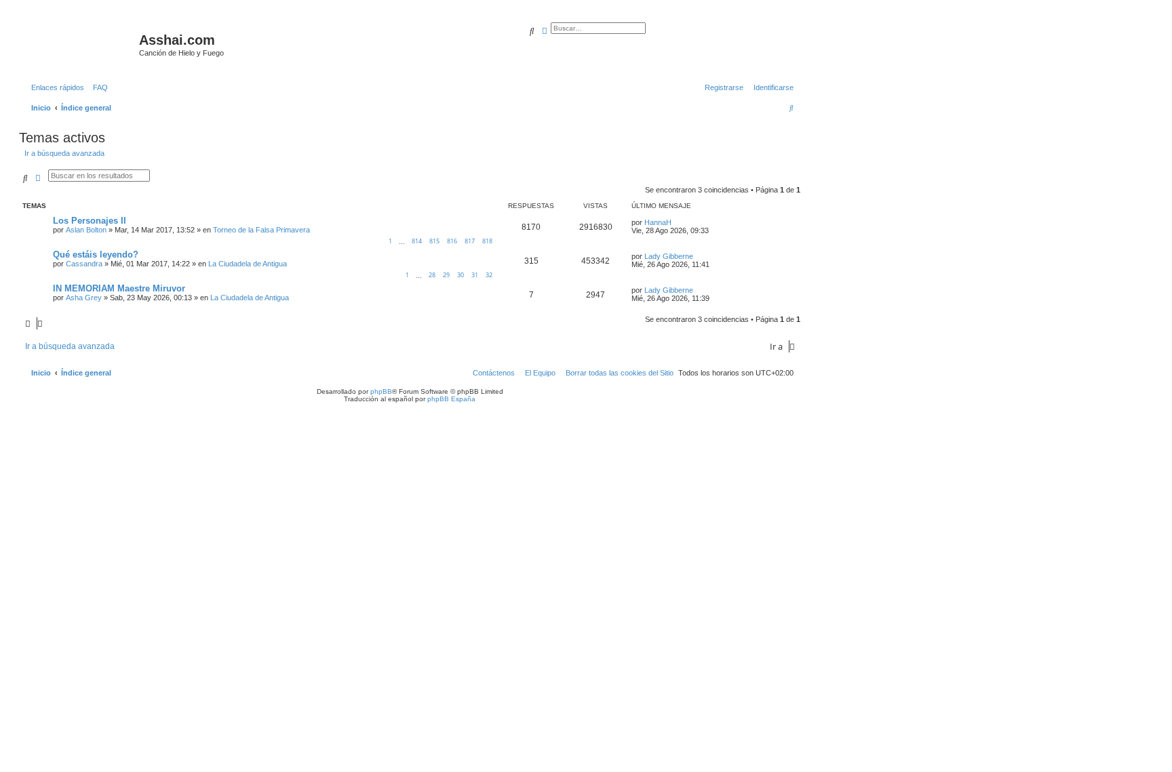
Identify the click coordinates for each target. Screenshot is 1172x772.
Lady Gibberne (668, 256)
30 (460, 274)
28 (432, 274)
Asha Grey (84, 297)
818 (487, 241)
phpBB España (451, 399)
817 (470, 241)
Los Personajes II (89, 221)
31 (474, 274)
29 (446, 274)
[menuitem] (97, 87)
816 (452, 241)
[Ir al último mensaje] (676, 222)
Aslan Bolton (86, 230)
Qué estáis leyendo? (95, 254)
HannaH (657, 222)
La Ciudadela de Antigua (247, 264)
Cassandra (84, 264)
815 (434, 241)
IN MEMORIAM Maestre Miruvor (119, 288)
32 (489, 274)
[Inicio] (80, 44)
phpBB (381, 391)
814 (417, 241)
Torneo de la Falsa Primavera (261, 230)
